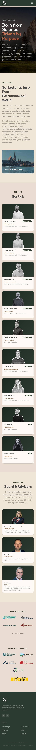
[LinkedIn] (3, 715)
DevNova (23, 743)
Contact (23, 734)
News (22, 730)
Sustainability (25, 727)
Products (5, 730)
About (4, 734)
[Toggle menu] (32, 3)
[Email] (7, 715)
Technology (6, 727)
